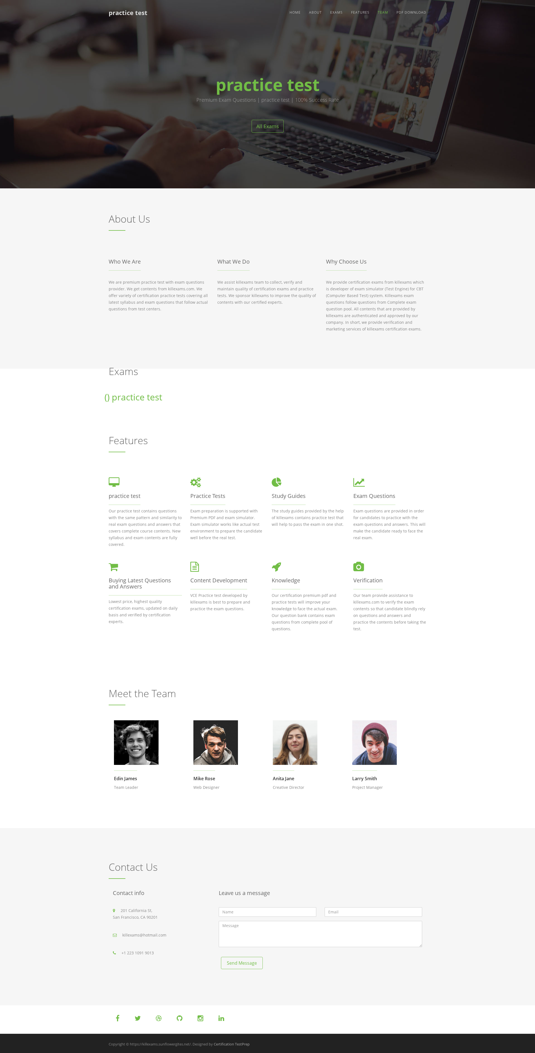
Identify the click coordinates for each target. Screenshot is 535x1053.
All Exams (267, 126)
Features (360, 12)
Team (383, 12)
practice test (128, 12)
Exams (336, 12)
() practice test (133, 397)
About (315, 12)
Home (295, 12)
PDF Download (411, 12)
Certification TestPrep (232, 1044)
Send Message (242, 963)
